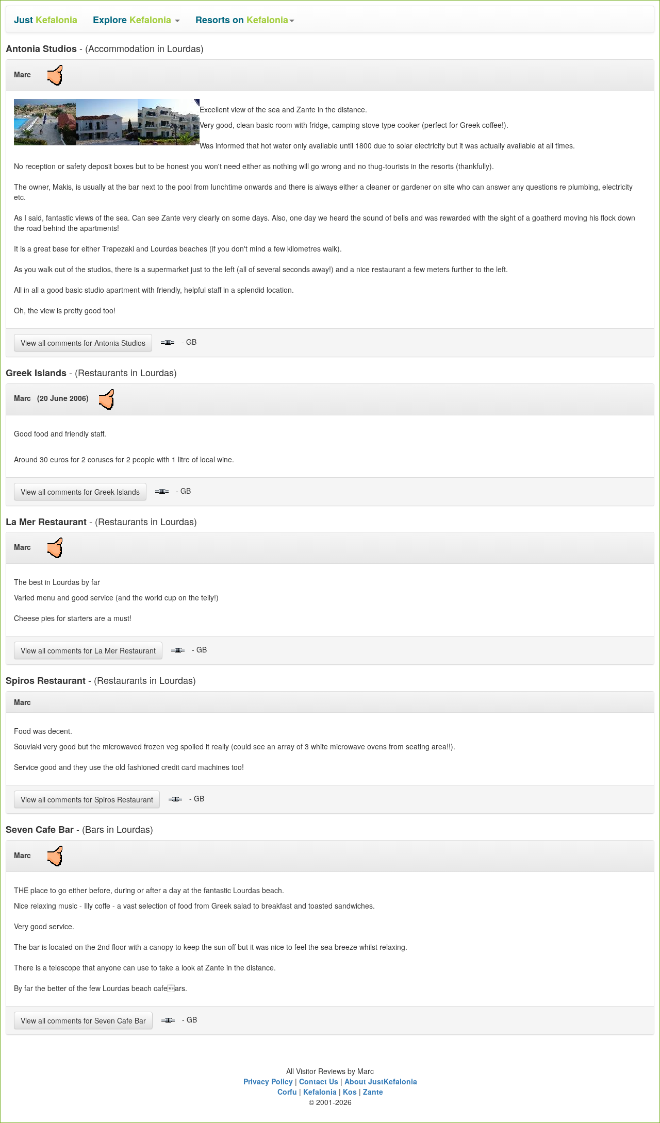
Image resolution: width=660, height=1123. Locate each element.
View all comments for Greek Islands (80, 492)
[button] (136, 19)
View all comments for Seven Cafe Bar (83, 1020)
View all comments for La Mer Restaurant (88, 650)
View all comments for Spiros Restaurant (87, 799)
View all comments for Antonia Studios (83, 343)
